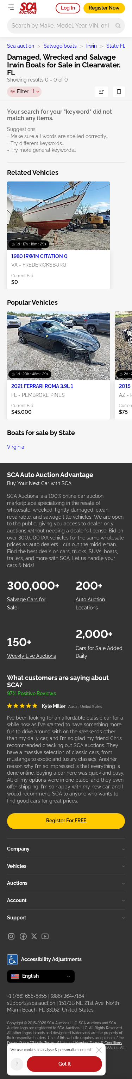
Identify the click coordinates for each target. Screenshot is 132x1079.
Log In (68, 8)
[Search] (118, 25)
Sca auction (20, 46)
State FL (116, 46)
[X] (34, 936)
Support (16, 917)
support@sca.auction (31, 1003)
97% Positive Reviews (31, 693)
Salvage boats (60, 46)
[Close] (99, 1050)
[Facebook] (23, 936)
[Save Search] (119, 92)
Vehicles (16, 866)
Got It (64, 1064)
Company (18, 849)
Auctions (17, 883)
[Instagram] (11, 936)
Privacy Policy (18, 1043)
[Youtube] (45, 936)
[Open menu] (10, 7)
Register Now (104, 8)
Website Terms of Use (48, 1043)
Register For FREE (66, 820)
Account (16, 900)
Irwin (91, 46)
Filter (25, 91)
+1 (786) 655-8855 (27, 996)
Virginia (15, 447)
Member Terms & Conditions (98, 1043)
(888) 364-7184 (67, 996)
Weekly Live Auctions (31, 656)
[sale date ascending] (101, 92)
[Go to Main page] (27, 8)
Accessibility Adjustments (51, 959)
